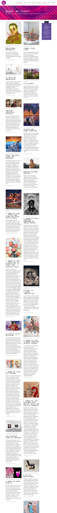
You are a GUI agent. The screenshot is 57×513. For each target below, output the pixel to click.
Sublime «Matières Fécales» (10, 112)
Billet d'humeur (13, 153)
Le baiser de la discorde (13, 334)
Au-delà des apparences (11, 78)
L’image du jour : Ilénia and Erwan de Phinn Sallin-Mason (13, 215)
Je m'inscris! (46, 36)
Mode (6, 108)
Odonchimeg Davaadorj (10, 49)
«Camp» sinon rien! (29, 49)
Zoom (9, 46)
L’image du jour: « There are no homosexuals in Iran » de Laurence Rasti (13, 264)
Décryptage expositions (32, 287)
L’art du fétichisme (28, 476)
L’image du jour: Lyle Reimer (13, 372)
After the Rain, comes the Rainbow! (13, 156)
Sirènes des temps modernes (30, 130)
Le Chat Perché (30, 64)
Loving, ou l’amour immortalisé (29, 291)
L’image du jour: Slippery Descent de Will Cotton (31, 341)
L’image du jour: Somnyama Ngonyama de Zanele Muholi (31, 220)
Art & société (25, 127)
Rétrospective (28, 288)
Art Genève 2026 (13, 45)
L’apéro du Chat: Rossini (13, 482)
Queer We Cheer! (31, 46)
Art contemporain (8, 45)
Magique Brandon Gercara (31, 172)
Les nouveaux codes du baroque (13, 437)
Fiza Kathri (29, 84)
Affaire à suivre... (8, 210)
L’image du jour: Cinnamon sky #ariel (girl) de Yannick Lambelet (31, 403)
